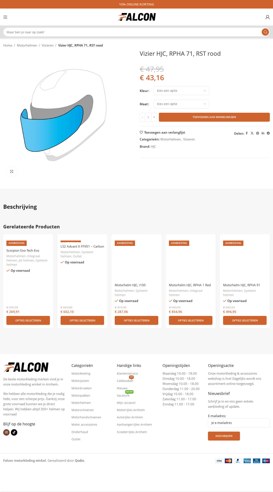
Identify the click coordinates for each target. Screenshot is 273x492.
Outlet (77, 256)
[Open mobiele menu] (5, 17)
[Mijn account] (267, 17)
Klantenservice (127, 373)
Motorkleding (80, 373)
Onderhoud (79, 432)
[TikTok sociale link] (14, 432)
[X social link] (252, 133)
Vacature (125, 394)
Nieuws (122, 388)
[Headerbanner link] (136, 4)
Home (7, 45)
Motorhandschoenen (86, 417)
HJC (153, 146)
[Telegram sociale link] (268, 133)
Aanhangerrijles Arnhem (134, 424)
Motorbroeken (81, 388)
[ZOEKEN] (265, 32)
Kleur (144, 91)
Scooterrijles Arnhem (132, 432)
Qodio (79, 460)
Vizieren (48, 45)
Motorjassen (80, 381)
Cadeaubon (125, 380)
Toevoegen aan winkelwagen (214, 117)
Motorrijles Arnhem (131, 410)
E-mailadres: (217, 416)
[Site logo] (136, 17)
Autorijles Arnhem (130, 417)
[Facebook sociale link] (246, 133)
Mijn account (126, 403)
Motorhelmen (27, 45)
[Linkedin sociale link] (263, 133)
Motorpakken (80, 395)
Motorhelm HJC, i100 (130, 285)
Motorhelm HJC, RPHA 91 (241, 285)
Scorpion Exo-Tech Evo (22, 250)
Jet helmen (26, 260)
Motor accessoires (84, 424)
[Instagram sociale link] (6, 432)
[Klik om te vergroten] (11, 171)
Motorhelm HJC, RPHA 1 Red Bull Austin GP (190, 287)
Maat (144, 104)
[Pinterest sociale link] (257, 133)
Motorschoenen (82, 410)
